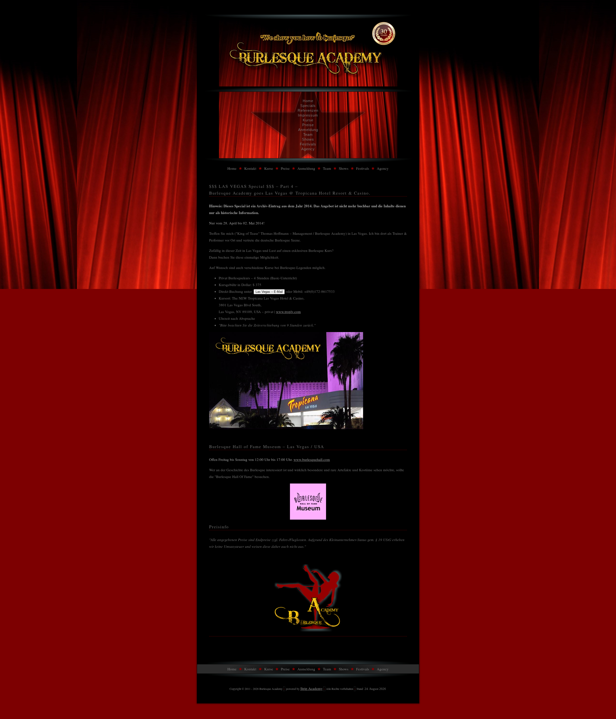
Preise (308, 125)
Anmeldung (308, 130)
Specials (308, 106)
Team (308, 134)
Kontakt (250, 168)
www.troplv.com (288, 311)
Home (308, 101)
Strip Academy (311, 688)
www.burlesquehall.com (312, 459)
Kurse (308, 120)
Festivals (308, 144)
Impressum (308, 115)
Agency (308, 149)
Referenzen (308, 110)
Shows (308, 139)
